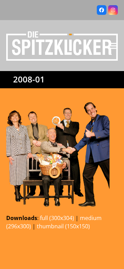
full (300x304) (57, 218)
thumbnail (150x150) (63, 226)
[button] (114, 46)
